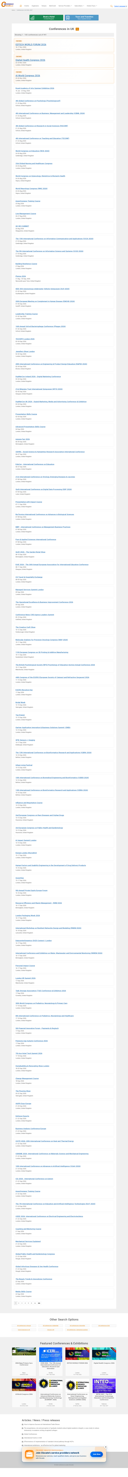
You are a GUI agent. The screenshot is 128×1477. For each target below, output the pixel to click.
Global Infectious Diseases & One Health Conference (37, 1266)
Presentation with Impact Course (29, 502)
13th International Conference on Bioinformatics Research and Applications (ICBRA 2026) (52, 790)
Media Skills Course (24, 1291)
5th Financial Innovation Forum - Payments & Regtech (37, 1028)
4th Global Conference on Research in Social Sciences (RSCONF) (42, 126)
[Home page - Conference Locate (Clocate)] (20, 5)
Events (26, 6)
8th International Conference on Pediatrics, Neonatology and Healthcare (45, 1016)
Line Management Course (26, 214)
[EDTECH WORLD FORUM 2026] (77, 1354)
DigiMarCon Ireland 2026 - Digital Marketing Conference (38, 376)
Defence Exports (22, 1116)
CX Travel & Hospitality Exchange (29, 577)
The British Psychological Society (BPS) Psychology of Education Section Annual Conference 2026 (55, 665)
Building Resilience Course (26, 264)
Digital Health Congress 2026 (30, 60)
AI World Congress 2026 (28, 75)
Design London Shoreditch (26, 853)
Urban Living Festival (24, 765)
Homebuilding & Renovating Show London (32, 1066)
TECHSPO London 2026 (25, 339)
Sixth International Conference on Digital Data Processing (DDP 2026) (44, 489)
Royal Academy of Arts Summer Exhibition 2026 (35, 88)
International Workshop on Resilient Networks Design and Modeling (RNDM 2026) (48, 928)
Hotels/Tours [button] (91, 6)
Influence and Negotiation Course (29, 803)
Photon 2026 (21, 276)
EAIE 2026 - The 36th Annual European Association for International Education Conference (52, 564)
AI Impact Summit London (26, 840)
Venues (44, 6)
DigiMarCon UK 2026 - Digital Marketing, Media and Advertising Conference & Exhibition (51, 402)
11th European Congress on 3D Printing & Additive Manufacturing (42, 652)
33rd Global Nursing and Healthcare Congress (34, 163)
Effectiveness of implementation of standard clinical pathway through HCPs (49, 1441)
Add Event (52, 6)
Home (13, 10)
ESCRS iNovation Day (24, 690)
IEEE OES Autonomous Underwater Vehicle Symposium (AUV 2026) (42, 289)
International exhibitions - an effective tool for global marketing (44, 1445)
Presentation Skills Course (26, 414)
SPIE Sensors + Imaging (25, 740)
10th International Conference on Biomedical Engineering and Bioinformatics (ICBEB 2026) (52, 778)
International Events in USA (33, 1438)
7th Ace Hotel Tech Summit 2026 (29, 1053)
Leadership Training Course (27, 314)
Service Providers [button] (65, 6)
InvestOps (20, 878)
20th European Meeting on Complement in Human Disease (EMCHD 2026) (45, 301)
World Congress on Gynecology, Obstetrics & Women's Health (40, 176)
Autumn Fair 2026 (23, 439)
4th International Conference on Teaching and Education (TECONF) (42, 138)
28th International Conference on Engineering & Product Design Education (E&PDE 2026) (51, 364)
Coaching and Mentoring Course (28, 1229)
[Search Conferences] (111, 6)
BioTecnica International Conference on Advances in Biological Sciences (45, 514)
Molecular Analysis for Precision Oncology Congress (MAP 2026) (42, 640)
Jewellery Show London (25, 351)
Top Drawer (20, 715)
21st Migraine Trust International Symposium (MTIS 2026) (39, 389)
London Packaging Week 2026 (28, 915)
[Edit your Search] (77, 29)
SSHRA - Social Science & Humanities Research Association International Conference (50, 452)
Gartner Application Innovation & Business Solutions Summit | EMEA (43, 727)
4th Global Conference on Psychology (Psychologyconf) (38, 101)
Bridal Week (20, 702)
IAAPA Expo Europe (23, 1103)
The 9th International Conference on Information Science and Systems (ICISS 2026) (49, 251)
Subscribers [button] (79, 6)
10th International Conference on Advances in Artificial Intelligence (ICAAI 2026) (48, 1166)
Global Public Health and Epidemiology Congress (35, 1254)
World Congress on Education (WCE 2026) (32, 151)
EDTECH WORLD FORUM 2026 (31, 44)
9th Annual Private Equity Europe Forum (31, 890)
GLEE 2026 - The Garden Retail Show (30, 552)
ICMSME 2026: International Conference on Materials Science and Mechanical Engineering (52, 1154)
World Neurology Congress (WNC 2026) (31, 188)
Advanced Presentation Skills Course (30, 427)
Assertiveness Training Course (28, 201)
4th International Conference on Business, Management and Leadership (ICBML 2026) (50, 113)
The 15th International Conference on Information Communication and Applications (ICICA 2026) (54, 239)
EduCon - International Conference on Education (35, 464)
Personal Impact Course (25, 966)
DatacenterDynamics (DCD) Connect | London (34, 941)
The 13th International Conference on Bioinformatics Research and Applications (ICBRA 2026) (53, 753)
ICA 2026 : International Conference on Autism (34, 1179)
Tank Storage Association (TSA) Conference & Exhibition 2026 (41, 991)
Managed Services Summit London (30, 590)
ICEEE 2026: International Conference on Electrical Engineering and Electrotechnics (49, 1216)
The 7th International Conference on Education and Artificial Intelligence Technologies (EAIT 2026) (55, 1204)
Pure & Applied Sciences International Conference (36, 539)
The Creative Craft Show (25, 627)
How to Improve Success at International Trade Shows (42, 1424)
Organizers (35, 6)
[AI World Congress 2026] (24, 1386)
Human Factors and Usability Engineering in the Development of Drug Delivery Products (51, 865)
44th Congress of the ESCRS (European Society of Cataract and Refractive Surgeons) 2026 (52, 677)
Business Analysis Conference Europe (31, 1129)
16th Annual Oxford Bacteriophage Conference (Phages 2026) (41, 326)
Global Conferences (30, 1434)
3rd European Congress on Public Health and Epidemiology (39, 828)
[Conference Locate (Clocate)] (8, 4)
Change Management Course (27, 1078)
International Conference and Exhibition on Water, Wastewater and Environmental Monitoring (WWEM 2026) (59, 953)
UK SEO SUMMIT (22, 226)
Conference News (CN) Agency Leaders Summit (35, 615)
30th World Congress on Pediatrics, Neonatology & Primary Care (41, 1003)
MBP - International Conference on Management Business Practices (43, 527)
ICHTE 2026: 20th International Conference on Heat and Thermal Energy (45, 1141)
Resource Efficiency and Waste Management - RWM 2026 (39, 903)
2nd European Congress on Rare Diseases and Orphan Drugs (40, 815)
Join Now (96, 1454)
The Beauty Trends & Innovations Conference (34, 1279)
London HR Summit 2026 (26, 978)
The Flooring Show (23, 1091)
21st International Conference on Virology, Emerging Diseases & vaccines (45, 477)
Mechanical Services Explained (28, 1241)
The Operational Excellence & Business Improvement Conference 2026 (44, 602)
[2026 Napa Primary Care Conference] (24, 1354)
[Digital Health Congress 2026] (104, 1354)
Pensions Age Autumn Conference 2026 (32, 1041)
